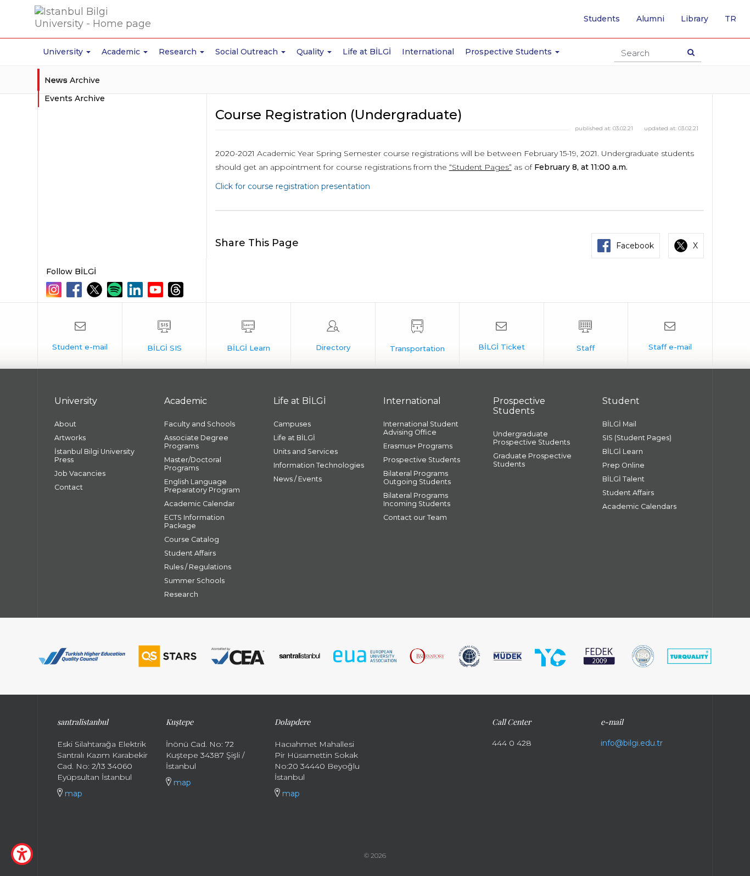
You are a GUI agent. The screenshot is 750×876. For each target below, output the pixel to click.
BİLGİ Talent (623, 479)
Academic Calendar (199, 504)
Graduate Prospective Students (532, 460)
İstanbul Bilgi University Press (94, 455)
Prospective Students (421, 460)
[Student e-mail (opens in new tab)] (80, 336)
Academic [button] (122, 52)
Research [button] (179, 52)
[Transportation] (418, 336)
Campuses (292, 424)
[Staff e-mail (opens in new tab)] (670, 336)
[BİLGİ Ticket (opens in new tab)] (502, 336)
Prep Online (623, 465)
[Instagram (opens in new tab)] (55, 289)
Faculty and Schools (199, 424)
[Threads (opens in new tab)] (177, 289)
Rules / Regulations (197, 567)
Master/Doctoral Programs (192, 464)
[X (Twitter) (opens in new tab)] (96, 289)
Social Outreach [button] (247, 52)
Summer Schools (194, 580)
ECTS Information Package (194, 521)
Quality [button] (311, 52)
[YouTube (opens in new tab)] (157, 289)
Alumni (650, 19)
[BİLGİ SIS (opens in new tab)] (164, 336)
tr (735, 22)
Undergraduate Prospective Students (531, 438)
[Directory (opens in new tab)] (333, 336)
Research (181, 594)
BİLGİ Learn (622, 451)
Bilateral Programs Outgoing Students (417, 477)
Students (602, 19)
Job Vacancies (79, 473)
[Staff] (586, 336)
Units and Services (305, 451)
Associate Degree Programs (196, 442)
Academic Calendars (639, 506)
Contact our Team (415, 517)
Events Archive (74, 98)
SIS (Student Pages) (636, 438)
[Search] (691, 52)
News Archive (72, 80)
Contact (68, 487)
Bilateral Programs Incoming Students (416, 499)
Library (694, 19)
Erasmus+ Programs (417, 446)
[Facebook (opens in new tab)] (75, 289)
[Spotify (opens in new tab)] (116, 289)
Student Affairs (190, 553)
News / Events (297, 479)
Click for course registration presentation (292, 186)
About (65, 424)
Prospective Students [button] (509, 52)
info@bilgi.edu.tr (632, 743)
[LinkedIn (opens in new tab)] (136, 289)
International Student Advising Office (420, 428)
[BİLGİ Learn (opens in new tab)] (248, 336)
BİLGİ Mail (619, 424)
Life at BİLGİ (367, 52)
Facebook (635, 246)
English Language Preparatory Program (202, 486)
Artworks (70, 438)
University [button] (64, 52)
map (72, 794)
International (428, 52)
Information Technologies (318, 465)
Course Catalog (191, 539)
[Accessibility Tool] (22, 854)
